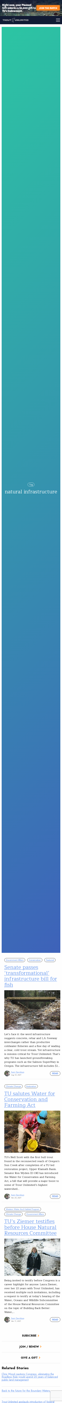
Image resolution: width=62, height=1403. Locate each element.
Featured (50, 960)
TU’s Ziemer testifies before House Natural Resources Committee (30, 1227)
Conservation (35, 960)
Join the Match (48, 8)
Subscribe (29, 1336)
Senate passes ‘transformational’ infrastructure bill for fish (30, 976)
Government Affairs (14, 960)
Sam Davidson (17, 1072)
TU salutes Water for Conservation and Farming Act (29, 1099)
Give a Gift (29, 1358)
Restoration (31, 1086)
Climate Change (13, 1086)
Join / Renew (29, 1347)
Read (55, 1073)
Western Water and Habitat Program (22, 1209)
